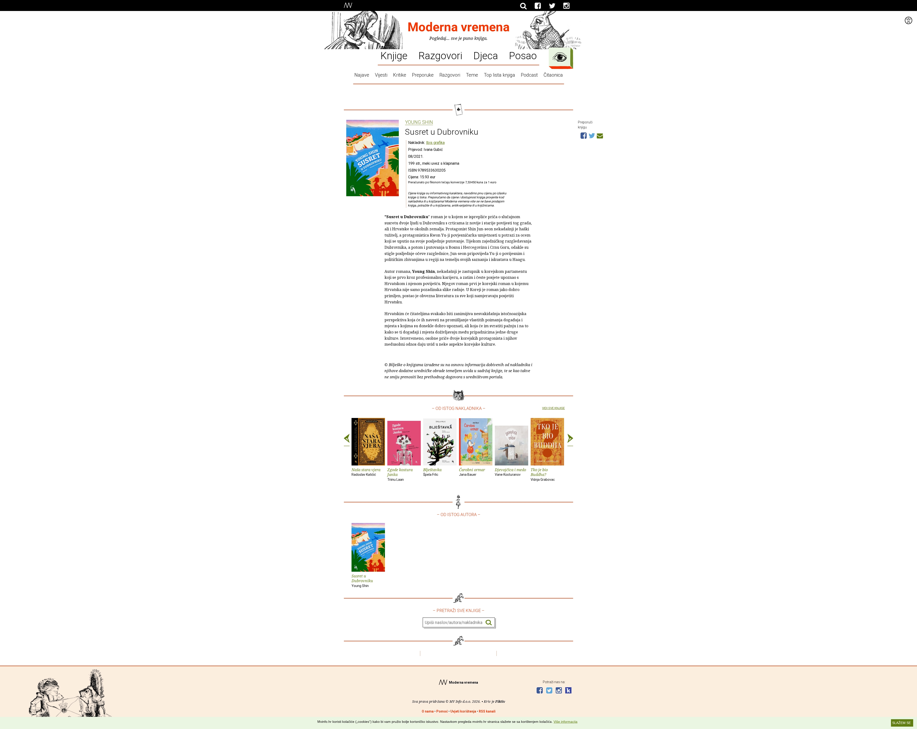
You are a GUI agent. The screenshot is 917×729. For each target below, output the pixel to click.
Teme (472, 75)
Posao (523, 55)
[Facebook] (537, 6)
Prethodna (347, 440)
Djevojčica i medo (510, 472)
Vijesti (381, 75)
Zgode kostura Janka (400, 474)
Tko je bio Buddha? (543, 474)
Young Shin (419, 122)
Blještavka (432, 472)
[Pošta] (600, 135)
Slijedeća (570, 440)
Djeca (485, 55)
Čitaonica (553, 75)
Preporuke (423, 75)
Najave (361, 75)
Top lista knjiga (499, 75)
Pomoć (442, 711)
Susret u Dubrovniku (362, 580)
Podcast (529, 75)
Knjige (393, 55)
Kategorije (560, 57)
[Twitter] (552, 6)
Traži (489, 622)
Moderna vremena (459, 27)
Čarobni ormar (472, 472)
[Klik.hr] (568, 691)
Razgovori (440, 55)
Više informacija (565, 722)
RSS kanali (487, 711)
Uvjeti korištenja (463, 711)
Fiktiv (500, 701)
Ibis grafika (435, 142)
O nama (428, 711)
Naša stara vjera (366, 472)
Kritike (399, 75)
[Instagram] (566, 6)
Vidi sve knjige (553, 408)
